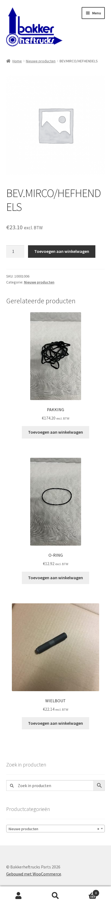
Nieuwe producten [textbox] (54, 828)
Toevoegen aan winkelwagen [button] (55, 432)
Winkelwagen (85, 891)
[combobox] (55, 828)
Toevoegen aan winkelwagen (61, 251)
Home (17, 61)
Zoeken (55, 896)
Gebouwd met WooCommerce (33, 874)
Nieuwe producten (41, 61)
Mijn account (18, 896)
